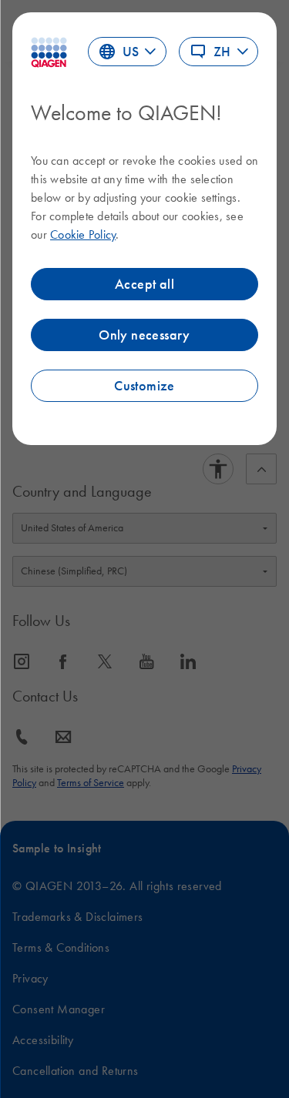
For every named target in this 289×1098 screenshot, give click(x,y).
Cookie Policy (83, 234)
